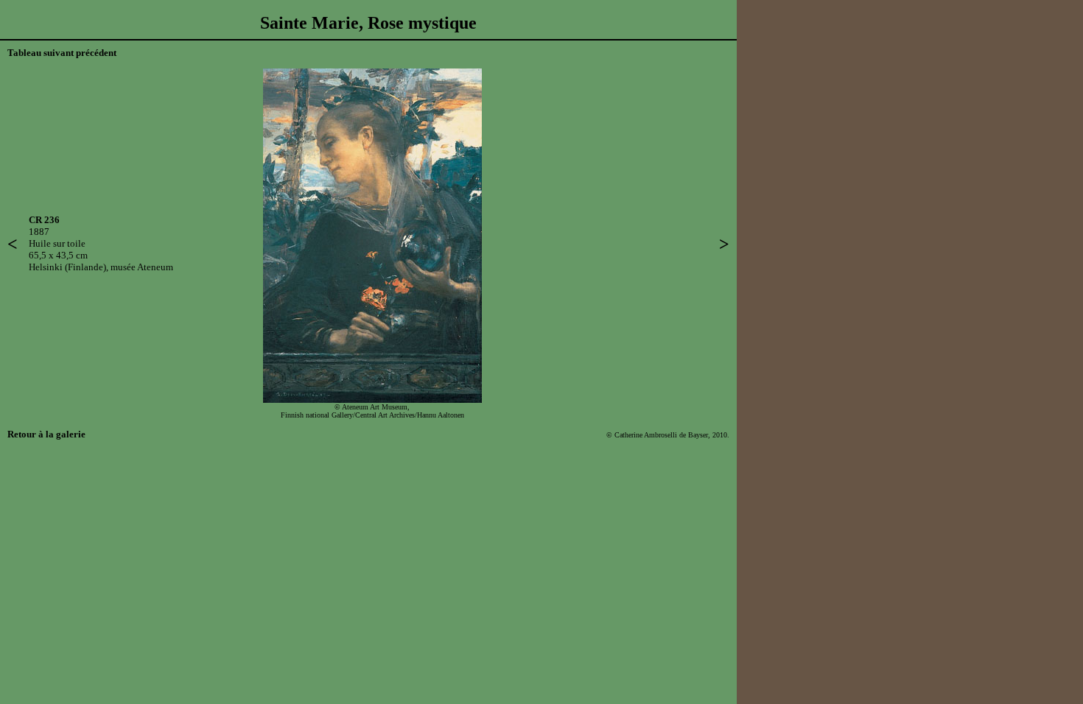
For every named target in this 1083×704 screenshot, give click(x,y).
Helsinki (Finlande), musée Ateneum (101, 266)
